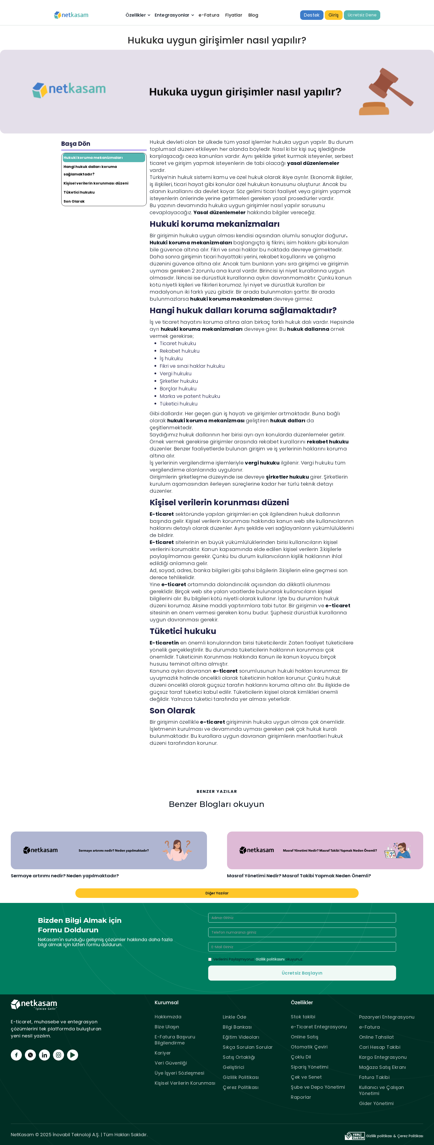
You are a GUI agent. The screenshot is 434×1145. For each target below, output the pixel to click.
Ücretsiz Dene (362, 15)
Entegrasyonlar (172, 15)
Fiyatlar (233, 15)
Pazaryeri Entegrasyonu (387, 1017)
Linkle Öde (234, 1017)
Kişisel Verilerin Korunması (185, 1083)
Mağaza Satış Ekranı (382, 1067)
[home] (71, 15)
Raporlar (301, 1097)
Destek (311, 15)
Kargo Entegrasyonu (383, 1057)
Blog (253, 15)
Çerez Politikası (240, 1087)
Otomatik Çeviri (309, 1047)
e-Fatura (209, 15)
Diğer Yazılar (217, 893)
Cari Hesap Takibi (380, 1047)
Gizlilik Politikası (241, 1077)
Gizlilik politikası (379, 1135)
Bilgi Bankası (237, 1027)
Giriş (334, 15)
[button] (138, 15)
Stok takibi (303, 1017)
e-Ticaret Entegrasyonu (319, 1027)
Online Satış (304, 1037)
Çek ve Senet (306, 1077)
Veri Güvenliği (171, 1063)
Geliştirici (233, 1067)
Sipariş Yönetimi (309, 1067)
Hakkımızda (168, 1017)
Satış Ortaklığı (239, 1057)
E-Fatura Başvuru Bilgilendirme (175, 1040)
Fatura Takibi (374, 1077)
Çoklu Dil (301, 1057)
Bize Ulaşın (167, 1027)
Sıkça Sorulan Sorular (248, 1047)
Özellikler (136, 15)
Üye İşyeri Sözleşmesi (179, 1073)
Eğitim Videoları (241, 1037)
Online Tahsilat (376, 1037)
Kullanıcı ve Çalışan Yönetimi (381, 1090)
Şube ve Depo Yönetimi (318, 1087)
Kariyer (163, 1053)
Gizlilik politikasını (270, 959)
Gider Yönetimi (376, 1103)
